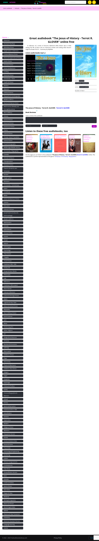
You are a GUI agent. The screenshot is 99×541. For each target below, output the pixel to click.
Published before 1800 (10, 410)
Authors (12, 2)
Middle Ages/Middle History (12, 147)
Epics (5, 476)
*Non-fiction (7, 254)
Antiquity (17, 8)
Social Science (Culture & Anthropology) (11, 214)
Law (5, 278)
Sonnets (6, 479)
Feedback (92, 538)
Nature (6, 243)
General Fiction (8, 119)
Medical (6, 85)
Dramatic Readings (9, 44)
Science (6, 202)
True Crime (7, 448)
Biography (7, 309)
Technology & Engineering (11, 451)
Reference (7, 282)
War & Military (8, 113)
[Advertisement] (49, 24)
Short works (7, 351)
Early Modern (8, 413)
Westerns (6, 430)
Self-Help (6, 348)
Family (6, 389)
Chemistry (7, 517)
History (6, 116)
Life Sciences (7, 229)
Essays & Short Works (10, 271)
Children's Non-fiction (10, 369)
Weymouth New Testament (12, 514)
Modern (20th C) (8, 219)
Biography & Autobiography (12, 96)
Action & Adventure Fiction (11, 199)
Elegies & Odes (8, 493)
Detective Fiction (9, 75)
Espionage (7, 382)
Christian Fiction (8, 65)
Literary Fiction (8, 133)
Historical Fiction (9, 123)
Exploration (7, 420)
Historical (6, 40)
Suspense (7, 379)
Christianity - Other (9, 79)
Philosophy (7, 275)
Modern (6, 423)
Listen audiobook (7, 8)
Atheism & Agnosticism (10, 462)
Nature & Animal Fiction (11, 306)
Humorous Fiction (9, 126)
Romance (6, 181)
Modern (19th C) (8, 99)
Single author (8, 178)
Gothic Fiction (8, 61)
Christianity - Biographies (11, 151)
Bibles (5, 195)
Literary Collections (9, 292)
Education (7, 206)
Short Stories (8, 288)
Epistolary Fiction (9, 47)
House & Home (8, 444)
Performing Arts (8, 327)
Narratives (7, 490)
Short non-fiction (9, 503)
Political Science (8, 92)
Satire (5, 188)
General (6, 416)
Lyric (5, 320)
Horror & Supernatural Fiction (12, 58)
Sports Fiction (8, 486)
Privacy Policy (58, 538)
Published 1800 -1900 (10, 264)
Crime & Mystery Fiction (11, 54)
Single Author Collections (11, 51)
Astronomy (7, 362)
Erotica (6, 403)
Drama (6, 437)
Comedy (6, 154)
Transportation (8, 161)
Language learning (9, 524)
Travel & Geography (9, 144)
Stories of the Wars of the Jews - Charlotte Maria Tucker (60, 138)
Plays (5, 358)
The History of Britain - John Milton (46, 136)
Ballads (6, 510)
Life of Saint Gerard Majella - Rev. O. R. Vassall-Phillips (74, 137)
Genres (5, 2)
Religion (6, 372)
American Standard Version (12, 521)
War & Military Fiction (10, 313)
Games (6, 528)
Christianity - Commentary (11, 185)
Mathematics (7, 222)
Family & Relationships (10, 441)
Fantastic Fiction (8, 165)
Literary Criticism (9, 209)
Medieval (6, 497)
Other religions (8, 330)
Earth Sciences (8, 316)
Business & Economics (10, 344)
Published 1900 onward (11, 285)
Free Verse (7, 469)
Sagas (5, 375)
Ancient (6, 174)
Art (5, 334)
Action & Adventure (9, 68)
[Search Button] (84, 2)
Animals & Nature (9, 158)
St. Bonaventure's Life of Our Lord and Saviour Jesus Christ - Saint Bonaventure (31, 138)
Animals (6, 226)
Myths (5, 299)
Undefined (7, 192)
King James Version (9, 434)
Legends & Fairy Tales (10, 302)
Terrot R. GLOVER (84, 87)
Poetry (6, 130)
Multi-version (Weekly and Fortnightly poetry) (11, 108)
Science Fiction (8, 140)
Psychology (7, 250)
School (6, 399)
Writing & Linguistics (10, 500)
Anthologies (7, 247)
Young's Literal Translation (11, 137)
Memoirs (6, 89)
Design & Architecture (10, 337)
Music (5, 323)
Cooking (6, 72)
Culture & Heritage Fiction (11, 295)
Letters (6, 458)
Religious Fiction (8, 427)
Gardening (7, 455)
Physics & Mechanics (10, 365)
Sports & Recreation (10, 406)
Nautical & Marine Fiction (11, 103)
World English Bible (9, 507)
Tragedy (6, 257)
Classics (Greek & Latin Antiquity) (10, 170)
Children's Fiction (9, 355)
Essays (6, 240)
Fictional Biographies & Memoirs (10, 394)
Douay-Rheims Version (10, 472)
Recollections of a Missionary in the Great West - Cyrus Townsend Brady (88, 138)
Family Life (7, 268)
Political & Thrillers (9, 386)
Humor (6, 236)
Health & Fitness (8, 82)
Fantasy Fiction (8, 233)
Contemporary (8, 465)
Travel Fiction (8, 261)
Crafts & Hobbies (9, 483)
